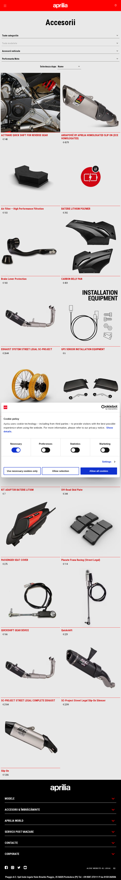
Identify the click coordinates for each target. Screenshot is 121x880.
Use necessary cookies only (22, 471)
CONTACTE (11, 842)
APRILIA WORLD (14, 820)
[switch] (45, 450)
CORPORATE (12, 853)
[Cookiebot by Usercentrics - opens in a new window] (103, 407)
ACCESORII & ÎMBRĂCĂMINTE (22, 809)
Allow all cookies (98, 471)
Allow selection (60, 471)
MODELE (9, 798)
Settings (106, 461)
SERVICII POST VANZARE (19, 831)
